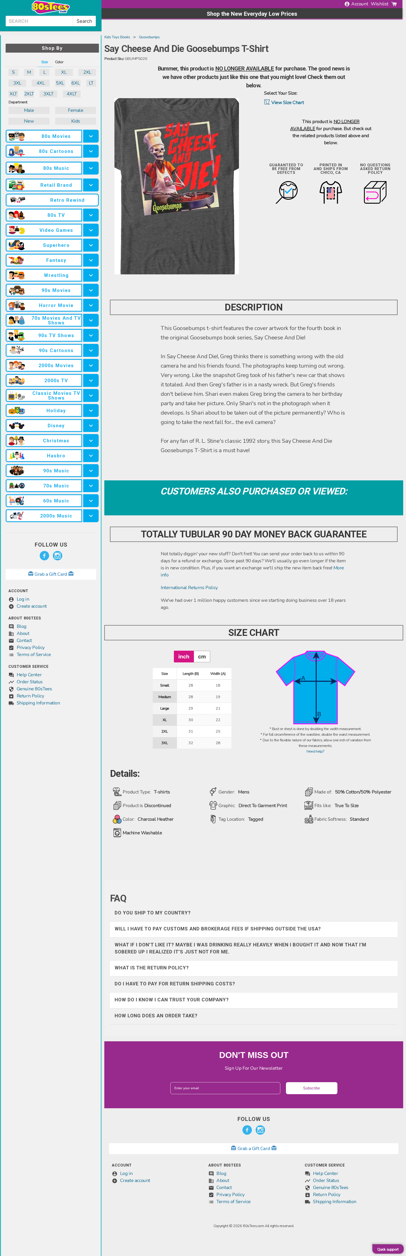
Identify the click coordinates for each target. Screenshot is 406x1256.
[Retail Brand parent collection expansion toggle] (91, 185)
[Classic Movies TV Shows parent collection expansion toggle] (91, 395)
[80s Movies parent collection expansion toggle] (91, 136)
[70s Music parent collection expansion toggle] (91, 485)
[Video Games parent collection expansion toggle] (91, 230)
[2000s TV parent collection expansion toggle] (91, 380)
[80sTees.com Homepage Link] (51, 13)
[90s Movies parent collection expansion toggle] (91, 290)
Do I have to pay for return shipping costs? (175, 984)
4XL (40, 83)
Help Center (29, 675)
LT (91, 83)
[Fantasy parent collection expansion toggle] (91, 260)
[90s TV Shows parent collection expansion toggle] (91, 335)
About (23, 633)
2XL (87, 72)
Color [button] (59, 62)
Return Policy (30, 696)
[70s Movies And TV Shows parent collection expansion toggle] (91, 320)
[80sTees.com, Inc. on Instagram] (57, 555)
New (29, 121)
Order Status (30, 682)
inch (183, 656)
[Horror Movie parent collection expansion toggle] (91, 305)
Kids (75, 121)
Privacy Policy (31, 647)
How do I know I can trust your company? (172, 1000)
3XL (17, 83)
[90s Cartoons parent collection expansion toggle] (91, 350)
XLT (13, 94)
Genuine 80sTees (34, 689)
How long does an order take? (156, 1016)
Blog (22, 626)
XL (63, 72)
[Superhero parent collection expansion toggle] (91, 245)
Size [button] (44, 62)
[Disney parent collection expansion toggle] (91, 425)
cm (202, 656)
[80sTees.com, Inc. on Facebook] (44, 555)
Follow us (51, 544)
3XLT (48, 94)
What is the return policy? (152, 968)
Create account (32, 606)
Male (29, 110)
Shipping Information (38, 703)
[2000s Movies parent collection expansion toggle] (91, 365)
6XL (75, 83)
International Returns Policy (189, 587)
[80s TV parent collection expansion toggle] (91, 215)
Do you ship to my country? (153, 913)
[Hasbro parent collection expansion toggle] (91, 455)
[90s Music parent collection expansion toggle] (91, 470)
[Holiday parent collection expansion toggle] (91, 410)
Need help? (315, 751)
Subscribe (311, 1088)
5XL (60, 83)
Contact (24, 640)
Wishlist (379, 4)
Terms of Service (34, 654)
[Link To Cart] (394, 4)
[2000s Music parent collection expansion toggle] (91, 515)
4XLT (71, 94)
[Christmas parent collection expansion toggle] (91, 440)
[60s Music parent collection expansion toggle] (91, 500)
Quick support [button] (388, 1249)
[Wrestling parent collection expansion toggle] (91, 275)
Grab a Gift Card (51, 574)
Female (75, 110)
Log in (23, 599)
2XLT (29, 94)
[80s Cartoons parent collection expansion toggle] (91, 151)
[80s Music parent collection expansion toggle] (91, 168)
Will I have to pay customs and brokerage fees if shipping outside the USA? (218, 929)
